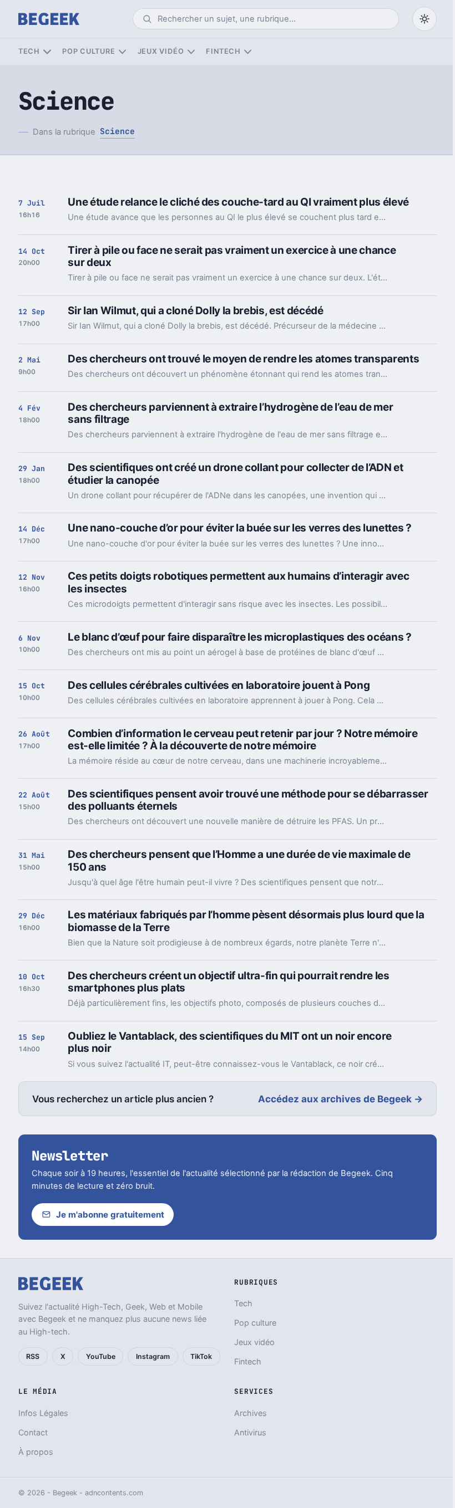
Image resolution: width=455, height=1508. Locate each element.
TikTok (201, 1356)
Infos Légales (43, 1413)
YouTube (100, 1356)
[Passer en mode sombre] (424, 19)
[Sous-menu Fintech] (247, 51)
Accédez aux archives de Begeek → (340, 1099)
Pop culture (88, 51)
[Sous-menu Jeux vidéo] (191, 51)
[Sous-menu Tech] (46, 51)
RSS (32, 1356)
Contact (33, 1432)
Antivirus (250, 1432)
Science (117, 131)
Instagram (153, 1356)
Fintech (223, 51)
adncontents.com (114, 1493)
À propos (35, 1451)
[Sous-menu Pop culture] (122, 51)
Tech (29, 51)
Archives (250, 1413)
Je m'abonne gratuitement (110, 1214)
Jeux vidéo (161, 51)
